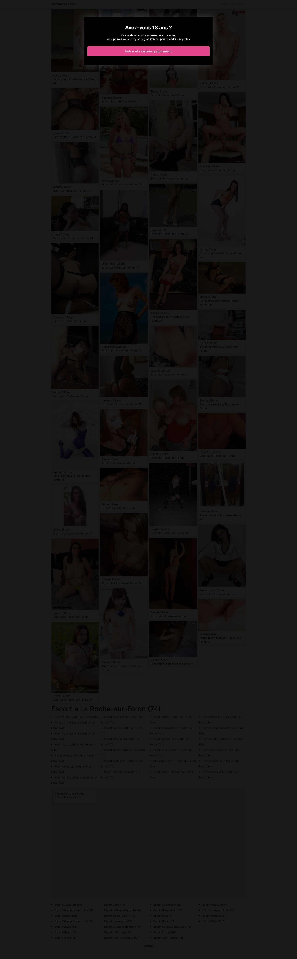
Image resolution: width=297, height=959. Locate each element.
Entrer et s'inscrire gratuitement (148, 51)
